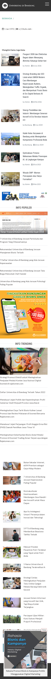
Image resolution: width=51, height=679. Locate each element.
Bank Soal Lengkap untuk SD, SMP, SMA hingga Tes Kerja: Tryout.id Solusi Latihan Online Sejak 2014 (23, 230)
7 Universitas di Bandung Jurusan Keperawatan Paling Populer (34, 480)
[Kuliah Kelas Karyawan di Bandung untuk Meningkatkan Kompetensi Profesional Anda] (10, 138)
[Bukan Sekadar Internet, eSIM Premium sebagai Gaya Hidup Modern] (12, 466)
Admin (27, 66)
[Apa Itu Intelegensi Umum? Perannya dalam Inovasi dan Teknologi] (12, 517)
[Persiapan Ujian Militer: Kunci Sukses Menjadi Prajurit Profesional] (12, 619)
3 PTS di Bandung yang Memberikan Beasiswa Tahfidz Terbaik (34, 531)
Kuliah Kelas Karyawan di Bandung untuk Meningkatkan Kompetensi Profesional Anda (35, 136)
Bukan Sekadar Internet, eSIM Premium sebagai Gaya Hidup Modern (34, 465)
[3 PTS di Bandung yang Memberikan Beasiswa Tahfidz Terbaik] (12, 534)
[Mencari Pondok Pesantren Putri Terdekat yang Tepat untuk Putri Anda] (12, 552)
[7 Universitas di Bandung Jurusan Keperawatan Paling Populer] (12, 480)
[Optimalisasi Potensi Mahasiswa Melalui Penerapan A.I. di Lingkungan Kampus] (10, 157)
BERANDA (7, 18)
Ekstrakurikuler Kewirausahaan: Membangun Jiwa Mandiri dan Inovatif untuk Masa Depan (35, 497)
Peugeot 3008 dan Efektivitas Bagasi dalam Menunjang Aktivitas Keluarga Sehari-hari (35, 57)
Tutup (44, 630)
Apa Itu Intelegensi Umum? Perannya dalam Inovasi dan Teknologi (34, 514)
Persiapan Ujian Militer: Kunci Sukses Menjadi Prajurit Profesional (34, 618)
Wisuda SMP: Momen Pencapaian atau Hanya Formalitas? (32, 176)
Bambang (28, 125)
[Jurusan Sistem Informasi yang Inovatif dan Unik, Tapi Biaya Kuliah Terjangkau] (12, 602)
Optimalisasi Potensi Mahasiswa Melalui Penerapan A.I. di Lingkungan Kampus (35, 156)
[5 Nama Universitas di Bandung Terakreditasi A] (12, 568)
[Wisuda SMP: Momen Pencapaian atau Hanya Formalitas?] (10, 179)
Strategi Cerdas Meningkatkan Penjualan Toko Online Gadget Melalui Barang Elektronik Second (35, 583)
